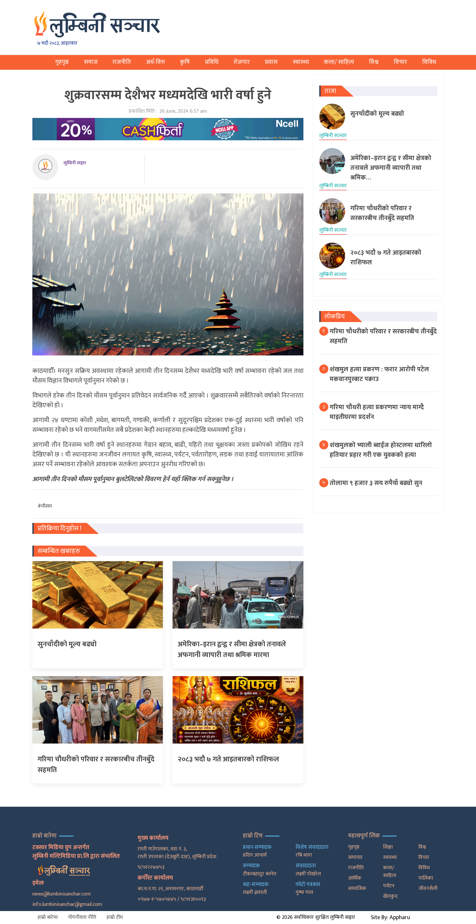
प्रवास (271, 62)
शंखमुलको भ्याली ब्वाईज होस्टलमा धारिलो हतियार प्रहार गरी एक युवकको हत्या (381, 450)
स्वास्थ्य (301, 62)
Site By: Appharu (390, 917)
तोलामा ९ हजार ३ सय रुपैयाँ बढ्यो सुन (376, 483)
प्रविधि (212, 62)
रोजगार (241, 62)
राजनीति (121, 62)
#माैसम (45, 506)
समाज (90, 62)
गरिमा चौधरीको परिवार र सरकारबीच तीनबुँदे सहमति (383, 336)
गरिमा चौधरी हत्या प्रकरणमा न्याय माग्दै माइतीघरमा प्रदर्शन (377, 412)
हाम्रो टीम (115, 917)
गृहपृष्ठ (62, 62)
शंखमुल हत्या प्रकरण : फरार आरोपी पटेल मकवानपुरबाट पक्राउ (379, 374)
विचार (400, 62)
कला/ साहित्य (339, 62)
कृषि (185, 62)
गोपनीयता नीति (82, 917)
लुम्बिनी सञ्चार (74, 163)
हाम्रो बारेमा (48, 917)
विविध (429, 62)
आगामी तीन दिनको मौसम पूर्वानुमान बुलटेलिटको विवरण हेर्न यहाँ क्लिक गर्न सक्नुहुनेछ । (132, 479)
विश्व (374, 62)
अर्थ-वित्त (155, 62)
